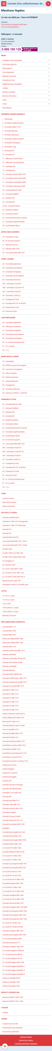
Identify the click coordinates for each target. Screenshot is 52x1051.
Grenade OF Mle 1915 (10, 698)
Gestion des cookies (26, 1040)
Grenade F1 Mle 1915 (10, 690)
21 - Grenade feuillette (10, 194)
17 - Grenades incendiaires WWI (14, 182)
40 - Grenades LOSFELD (11, 295)
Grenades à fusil (8, 80)
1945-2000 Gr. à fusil (10, 612)
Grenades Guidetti (9, 812)
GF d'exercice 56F (8, 565)
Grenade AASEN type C (11, 517)
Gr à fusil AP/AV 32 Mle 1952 (13, 879)
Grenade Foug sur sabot (11, 816)
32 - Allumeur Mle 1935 (10, 249)
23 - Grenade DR (8, 202)
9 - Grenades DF (8, 151)
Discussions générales (10, 1032)
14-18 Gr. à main (8, 596)
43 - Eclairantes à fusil (10, 307)
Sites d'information (9, 502)
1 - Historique (7, 119)
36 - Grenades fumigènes (11, 272)
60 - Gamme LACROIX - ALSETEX (14, 393)
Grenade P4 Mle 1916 (10, 737)
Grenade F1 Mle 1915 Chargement (15, 521)
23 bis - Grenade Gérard (11, 206)
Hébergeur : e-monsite (11, 34)
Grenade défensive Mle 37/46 (13, 852)
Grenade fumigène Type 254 (12, 947)
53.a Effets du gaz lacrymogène (14, 365)
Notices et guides (8, 92)
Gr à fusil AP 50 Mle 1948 (11, 848)
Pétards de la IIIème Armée (12, 662)
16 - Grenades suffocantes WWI (14, 178)
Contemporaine (8, 72)
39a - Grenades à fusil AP (11, 284)
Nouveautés (6, 108)
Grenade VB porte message (12, 785)
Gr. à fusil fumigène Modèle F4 (13, 974)
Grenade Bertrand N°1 (10, 537)
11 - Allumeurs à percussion (12, 158)
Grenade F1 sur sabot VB (11, 793)
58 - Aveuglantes (8, 385)
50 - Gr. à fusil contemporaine (13, 342)
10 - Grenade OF (8, 155)
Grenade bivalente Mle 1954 (12, 883)
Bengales (5, 828)
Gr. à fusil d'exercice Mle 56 (12, 954)
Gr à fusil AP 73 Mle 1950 (11, 856)
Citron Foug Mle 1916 (10, 729)
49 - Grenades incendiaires (12, 338)
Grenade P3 (6, 529)
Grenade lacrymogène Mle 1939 (14, 840)
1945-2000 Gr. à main (10, 608)
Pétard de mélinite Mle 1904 (12, 643)
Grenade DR (6, 797)
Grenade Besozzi (8, 670)
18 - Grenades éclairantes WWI (13, 186)
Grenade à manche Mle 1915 (13, 686)
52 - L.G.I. (6, 350)
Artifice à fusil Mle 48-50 (11, 978)
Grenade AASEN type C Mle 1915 (14, 678)
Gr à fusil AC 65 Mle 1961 (11, 923)
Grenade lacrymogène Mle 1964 (14, 935)
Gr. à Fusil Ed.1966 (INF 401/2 (13, 577)
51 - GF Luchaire (8, 346)
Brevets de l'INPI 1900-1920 (12, 997)
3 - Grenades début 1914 (11, 127)
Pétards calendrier (9, 654)
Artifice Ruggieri (8, 769)
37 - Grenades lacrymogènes (13, 276)
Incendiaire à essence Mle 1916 (14, 745)
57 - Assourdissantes (10, 381)
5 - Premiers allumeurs (10, 135)
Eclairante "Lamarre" (10, 773)
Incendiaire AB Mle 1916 (11, 749)
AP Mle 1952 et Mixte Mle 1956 (13, 557)
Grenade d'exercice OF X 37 (12, 820)
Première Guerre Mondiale (12, 60)
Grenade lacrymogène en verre (13, 832)
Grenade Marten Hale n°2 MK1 (13, 725)
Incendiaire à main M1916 (12, 757)
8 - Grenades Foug (9, 147)
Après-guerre (7, 68)
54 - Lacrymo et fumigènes (12, 369)
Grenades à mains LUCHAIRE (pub (15, 585)
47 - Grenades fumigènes (11, 330)
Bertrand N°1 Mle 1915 (10, 722)
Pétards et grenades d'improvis (14, 658)
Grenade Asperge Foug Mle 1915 (14, 682)
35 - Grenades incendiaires (12, 268)
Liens (4, 100)
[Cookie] (5, 1046)
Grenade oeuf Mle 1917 (11, 800)
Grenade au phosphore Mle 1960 (14, 919)
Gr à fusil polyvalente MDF (12, 939)
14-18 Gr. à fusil (8, 600)
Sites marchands (8, 506)
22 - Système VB (8, 198)
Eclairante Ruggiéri (9, 777)
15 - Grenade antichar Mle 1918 (14, 174)
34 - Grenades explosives (11, 264)
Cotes (4, 104)
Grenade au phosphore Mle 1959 (14, 911)
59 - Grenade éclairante (11, 389)
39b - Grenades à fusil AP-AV (13, 288)
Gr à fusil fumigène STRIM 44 (13, 950)
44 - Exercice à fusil (9, 311)
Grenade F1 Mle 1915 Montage (14, 525)
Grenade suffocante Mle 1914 (13, 650)
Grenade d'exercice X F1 (11, 943)
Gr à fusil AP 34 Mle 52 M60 (12, 927)
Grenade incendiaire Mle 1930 (13, 824)
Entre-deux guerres (9, 64)
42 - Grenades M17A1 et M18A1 (14, 303)
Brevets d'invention (9, 96)
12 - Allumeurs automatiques (13, 162)
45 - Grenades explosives (11, 322)
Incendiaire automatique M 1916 (14, 753)
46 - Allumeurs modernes (11, 326)
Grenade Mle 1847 (9, 635)
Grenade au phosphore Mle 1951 (14, 864)
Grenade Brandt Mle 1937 (12, 836)
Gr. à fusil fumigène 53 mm (12, 958)
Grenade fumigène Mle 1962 (12, 931)
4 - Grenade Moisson (10, 131)
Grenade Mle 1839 (9, 631)
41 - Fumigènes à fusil (10, 299)
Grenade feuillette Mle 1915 (12, 733)
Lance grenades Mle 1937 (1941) (14, 541)
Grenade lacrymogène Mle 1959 (14, 915)
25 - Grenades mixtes (10, 214)
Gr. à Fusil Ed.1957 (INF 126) (13, 573)
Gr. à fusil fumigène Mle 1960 (13, 962)
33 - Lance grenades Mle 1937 (13, 253)
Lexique (5, 88)
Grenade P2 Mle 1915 (10, 706)
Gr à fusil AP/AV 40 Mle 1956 (13, 899)
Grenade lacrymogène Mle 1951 (14, 868)
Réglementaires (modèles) (12, 84)
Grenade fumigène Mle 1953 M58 (14, 907)
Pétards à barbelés (9, 666)
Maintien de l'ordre (9, 76)
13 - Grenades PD (8, 166)
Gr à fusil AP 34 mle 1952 (11, 875)
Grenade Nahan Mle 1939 (12, 844)
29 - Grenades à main (10, 237)
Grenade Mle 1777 (9, 627)
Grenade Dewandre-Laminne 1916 (15, 761)
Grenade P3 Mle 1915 (10, 710)
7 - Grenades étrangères (11, 143)
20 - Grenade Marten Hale (12, 190)
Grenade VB (6, 781)
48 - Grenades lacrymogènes (13, 334)
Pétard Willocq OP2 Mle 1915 (13, 718)
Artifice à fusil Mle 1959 (11, 986)
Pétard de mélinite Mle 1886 (12, 639)
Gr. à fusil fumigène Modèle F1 (13, 966)
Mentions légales (26, 1037)
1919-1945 (6, 604)
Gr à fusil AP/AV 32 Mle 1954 (13, 891)
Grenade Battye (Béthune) (12, 674)
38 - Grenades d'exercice (11, 280)
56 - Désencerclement (10, 377)
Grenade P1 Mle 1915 (10, 702)
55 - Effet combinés (9, 373)
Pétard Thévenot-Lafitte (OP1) (13, 714)
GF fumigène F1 (8, 561)
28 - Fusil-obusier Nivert (11, 226)
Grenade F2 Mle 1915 (10, 694)
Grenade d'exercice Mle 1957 (13, 903)
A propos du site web (10, 1024)
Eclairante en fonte (9, 765)
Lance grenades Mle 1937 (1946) (14, 545)
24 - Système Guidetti (10, 210)
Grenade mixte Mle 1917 (11, 804)
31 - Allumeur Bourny (10, 245)
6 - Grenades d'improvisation (13, 139)
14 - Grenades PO (8, 170)
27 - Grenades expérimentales (13, 222)
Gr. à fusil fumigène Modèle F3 (13, 970)
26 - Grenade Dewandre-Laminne (14, 218)
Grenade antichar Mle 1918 (12, 808)
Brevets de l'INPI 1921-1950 (12, 1001)
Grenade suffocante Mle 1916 (13, 741)
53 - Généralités (8, 361)
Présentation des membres (12, 1028)
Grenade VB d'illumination (12, 789)
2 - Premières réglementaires (13, 123)
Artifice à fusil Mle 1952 (11, 982)
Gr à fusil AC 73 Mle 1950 (11, 860)
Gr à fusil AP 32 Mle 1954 (11, 887)
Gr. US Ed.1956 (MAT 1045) (12, 569)
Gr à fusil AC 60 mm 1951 (11, 872)
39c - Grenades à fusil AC (11, 291)
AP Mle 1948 (7, 549)
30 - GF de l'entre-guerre (11, 241)
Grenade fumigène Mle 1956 (12, 895)
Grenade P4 (6, 533)
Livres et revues (8, 498)
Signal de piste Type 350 (11, 581)
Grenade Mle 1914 (9, 647)
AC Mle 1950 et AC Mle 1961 (12, 553)
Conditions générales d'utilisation (26, 1044)
